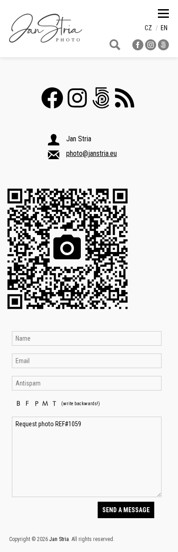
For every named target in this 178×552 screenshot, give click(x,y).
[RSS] (127, 103)
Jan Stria (59, 539)
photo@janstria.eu (91, 153)
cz (148, 28)
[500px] (103, 103)
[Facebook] (54, 103)
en (164, 28)
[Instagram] (79, 103)
